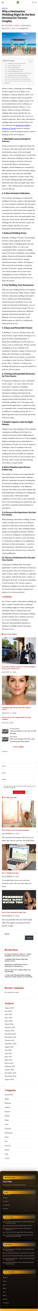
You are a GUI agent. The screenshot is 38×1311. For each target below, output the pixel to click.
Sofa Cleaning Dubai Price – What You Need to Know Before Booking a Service (20, 1259)
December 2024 (10, 1073)
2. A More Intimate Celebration (14, 65)
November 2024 (10, 1076)
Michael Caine (12, 26)
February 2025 (10, 1066)
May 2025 (8, 1057)
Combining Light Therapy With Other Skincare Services (16, 960)
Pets (6, 1141)
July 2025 (8, 1050)
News (7, 1137)
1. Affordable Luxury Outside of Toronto (16, 63)
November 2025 (10, 1037)
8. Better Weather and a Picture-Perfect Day (17, 77)
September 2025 (10, 1044)
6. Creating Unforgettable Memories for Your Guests (19, 73)
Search (7, 934)
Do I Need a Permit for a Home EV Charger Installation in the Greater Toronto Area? (18, 954)
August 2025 (9, 1047)
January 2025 (9, 1070)
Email (4, 773)
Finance (7, 1112)
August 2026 (9, 1008)
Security (8, 1145)
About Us (5, 1197)
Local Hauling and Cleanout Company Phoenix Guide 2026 (19, 1253)
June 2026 (8, 1014)
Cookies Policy (6, 1205)
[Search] (35, 2)
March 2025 (9, 1063)
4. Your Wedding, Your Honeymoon (15, 69)
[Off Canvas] (3, 2)
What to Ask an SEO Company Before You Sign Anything (17, 970)
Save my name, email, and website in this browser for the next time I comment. (19, 786)
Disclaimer (5, 1208)
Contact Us (5, 1201)
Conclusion (7, 83)
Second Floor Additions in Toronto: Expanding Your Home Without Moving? (19, 1263)
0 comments (22, 28)
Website (4, 779)
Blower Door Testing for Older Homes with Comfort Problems (20, 1255)
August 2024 (9, 1079)
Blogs (7, 1099)
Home (7, 1120)
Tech (6, 1154)
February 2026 (10, 1027)
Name (4, 766)
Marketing (8, 1133)
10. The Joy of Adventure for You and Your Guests (19, 81)
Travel (7, 1158)
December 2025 (10, 1034)
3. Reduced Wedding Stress (13, 67)
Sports (7, 1150)
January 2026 (9, 1031)
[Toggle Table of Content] (30, 61)
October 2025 (9, 1040)
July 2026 (8, 1011)
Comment (5, 751)
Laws (6, 1124)
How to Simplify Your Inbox (10, 873)
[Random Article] (33, 2)
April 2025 (8, 1060)
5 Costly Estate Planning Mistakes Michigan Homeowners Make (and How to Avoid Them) (18, 976)
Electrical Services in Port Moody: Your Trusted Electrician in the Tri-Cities (19, 1249)
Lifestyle (5, 8)
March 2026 (9, 1024)
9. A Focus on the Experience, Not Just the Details (18, 79)
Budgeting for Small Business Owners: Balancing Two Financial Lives (16, 965)
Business (8, 1103)
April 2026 (8, 1021)
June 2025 (8, 1053)
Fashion (7, 1107)
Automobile (9, 1095)
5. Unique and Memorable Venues (15, 71)
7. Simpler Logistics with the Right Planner (17, 75)
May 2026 (8, 1018)
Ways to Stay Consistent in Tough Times (14, 912)
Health (7, 1116)
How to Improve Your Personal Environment (15, 830)
